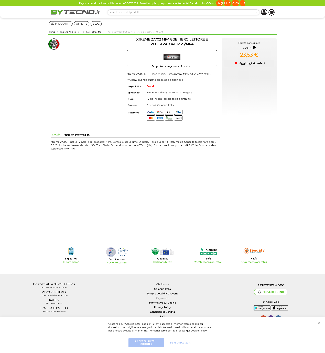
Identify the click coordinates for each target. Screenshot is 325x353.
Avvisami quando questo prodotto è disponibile (155, 79)
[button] (249, 63)
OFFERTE (81, 23)
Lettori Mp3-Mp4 (94, 32)
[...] (209, 73)
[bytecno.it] (75, 12)
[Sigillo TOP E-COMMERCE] (71, 251)
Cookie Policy (199, 330)
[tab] (56, 134)
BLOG (96, 23)
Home (52, 32)
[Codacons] (162, 251)
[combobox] (183, 12)
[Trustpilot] (208, 251)
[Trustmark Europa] (123, 252)
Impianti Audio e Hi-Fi (71, 32)
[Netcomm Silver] (111, 252)
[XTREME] (172, 58)
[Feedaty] (254, 251)
